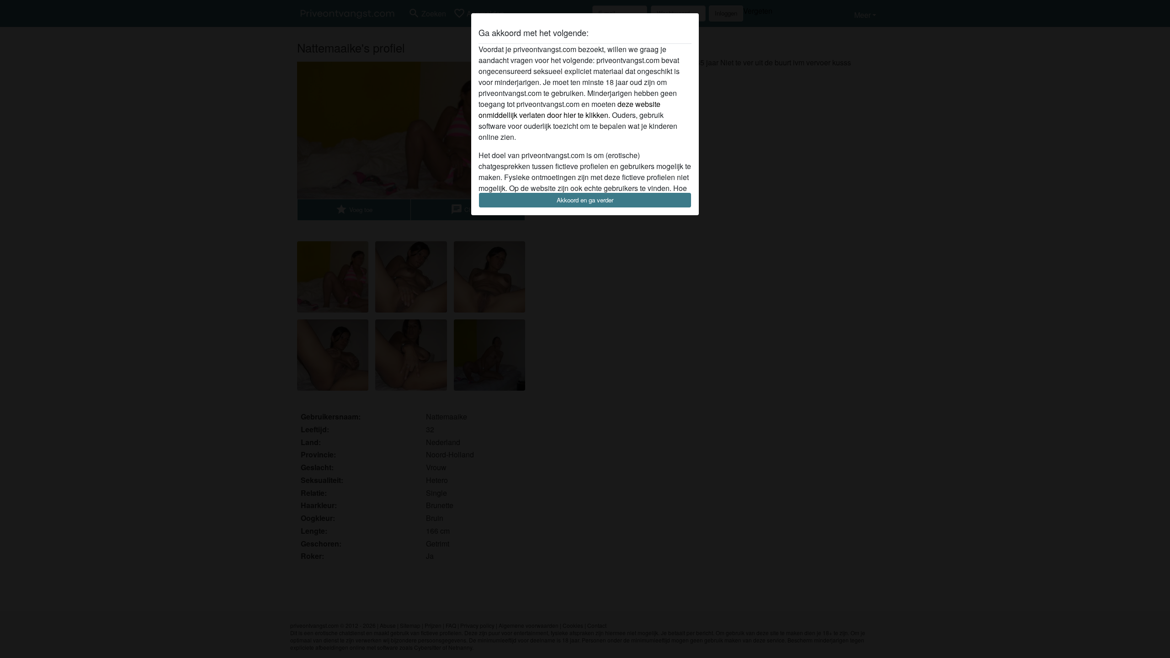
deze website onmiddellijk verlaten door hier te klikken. (569, 109)
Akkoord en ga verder (585, 200)
